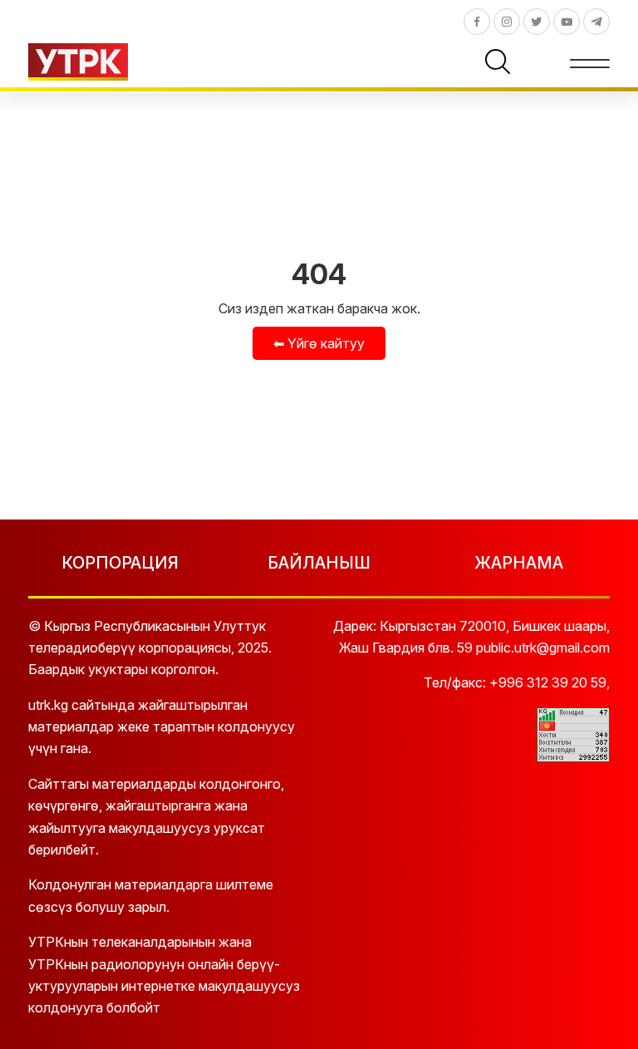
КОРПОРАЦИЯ (120, 563)
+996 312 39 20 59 (547, 682)
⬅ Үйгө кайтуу (319, 343)
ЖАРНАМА (518, 563)
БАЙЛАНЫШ (319, 563)
